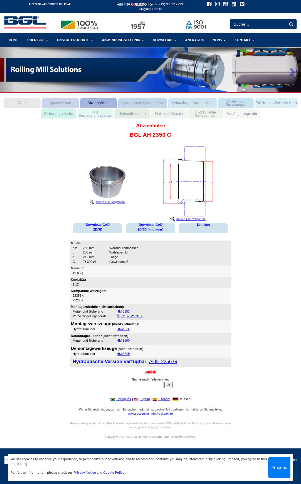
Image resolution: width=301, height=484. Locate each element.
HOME (14, 40)
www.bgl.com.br (138, 413)
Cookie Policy (113, 472)
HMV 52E (123, 329)
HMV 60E (123, 354)
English (145, 399)
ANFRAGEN (194, 40)
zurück (150, 371)
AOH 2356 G (163, 361)
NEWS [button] (218, 40)
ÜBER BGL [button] (36, 40)
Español (164, 399)
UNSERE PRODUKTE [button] (73, 40)
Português (123, 399)
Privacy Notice (85, 472)
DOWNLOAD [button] (163, 40)
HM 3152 (123, 311)
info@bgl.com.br (150, 9)
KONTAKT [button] (243, 40)
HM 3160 (123, 340)
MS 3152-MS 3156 (130, 316)
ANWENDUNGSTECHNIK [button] (121, 40)
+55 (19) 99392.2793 (167, 4)
